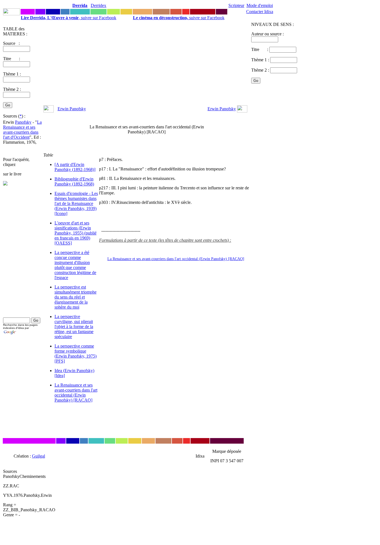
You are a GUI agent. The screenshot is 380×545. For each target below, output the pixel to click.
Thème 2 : (12, 89)
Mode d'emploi (259, 5)
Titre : (260, 49)
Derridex (98, 5)
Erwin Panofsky (72, 108)
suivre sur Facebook (178, 17)
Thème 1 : (12, 74)
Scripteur (236, 5)
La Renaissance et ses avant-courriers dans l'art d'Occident (22, 130)
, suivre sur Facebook (68, 17)
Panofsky (23, 122)
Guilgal (38, 456)
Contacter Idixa (259, 11)
